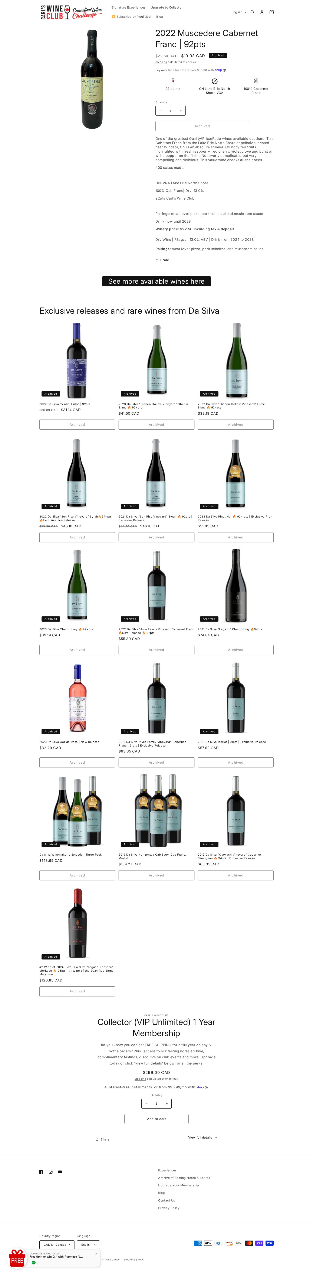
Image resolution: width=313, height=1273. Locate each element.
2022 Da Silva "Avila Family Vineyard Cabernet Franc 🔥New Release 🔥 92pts (156, 630)
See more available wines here (156, 281)
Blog (161, 1192)
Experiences (167, 1170)
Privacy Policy (168, 1207)
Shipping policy (134, 1259)
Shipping (161, 62)
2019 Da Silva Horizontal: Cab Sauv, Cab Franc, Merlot (152, 856)
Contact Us (166, 1200)
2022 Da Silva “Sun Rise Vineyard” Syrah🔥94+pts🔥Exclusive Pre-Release (75, 518)
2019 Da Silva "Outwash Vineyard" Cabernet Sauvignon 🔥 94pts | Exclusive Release (229, 856)
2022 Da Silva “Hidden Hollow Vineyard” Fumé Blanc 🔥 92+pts (231, 405)
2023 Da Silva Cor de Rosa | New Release (69, 742)
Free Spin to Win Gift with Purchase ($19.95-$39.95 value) (56, 1256)
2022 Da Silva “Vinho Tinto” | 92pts (64, 404)
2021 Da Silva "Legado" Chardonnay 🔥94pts (230, 629)
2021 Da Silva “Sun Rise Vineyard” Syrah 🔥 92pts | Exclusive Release (155, 518)
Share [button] (164, 260)
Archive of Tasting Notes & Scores (184, 1178)
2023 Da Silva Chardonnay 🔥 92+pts (66, 629)
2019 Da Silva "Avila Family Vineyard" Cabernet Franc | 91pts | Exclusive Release (152, 743)
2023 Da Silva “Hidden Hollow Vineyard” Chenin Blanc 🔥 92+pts (153, 405)
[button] (252, 12)
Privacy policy (111, 1259)
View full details (200, 1137)
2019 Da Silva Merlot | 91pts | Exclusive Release (232, 742)
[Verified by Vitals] (34, 1262)
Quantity (161, 102)
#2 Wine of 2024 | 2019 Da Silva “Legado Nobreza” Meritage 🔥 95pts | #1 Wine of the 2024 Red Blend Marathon (76, 970)
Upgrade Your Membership (178, 1185)
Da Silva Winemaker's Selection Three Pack (70, 854)
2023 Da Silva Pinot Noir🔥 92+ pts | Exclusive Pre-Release (235, 518)
